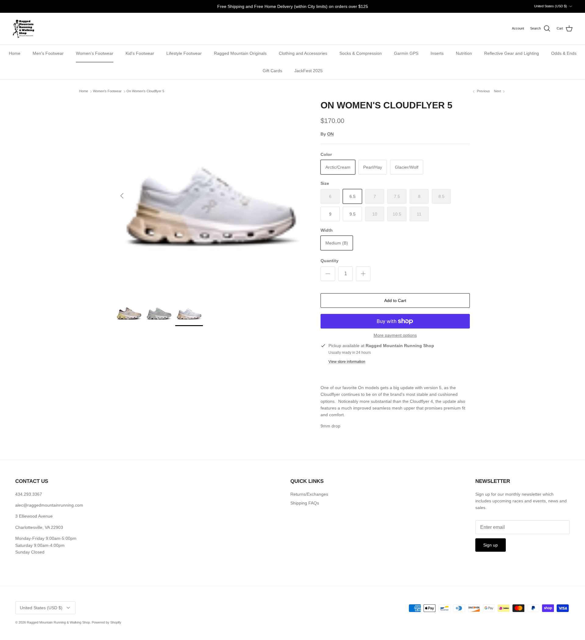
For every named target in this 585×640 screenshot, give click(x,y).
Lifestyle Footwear (184, 53)
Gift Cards (272, 70)
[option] (211, 196)
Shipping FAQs (304, 503)
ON (330, 134)
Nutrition (464, 53)
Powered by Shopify (106, 622)
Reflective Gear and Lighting (511, 53)
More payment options (395, 335)
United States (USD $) (550, 6)
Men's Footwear (48, 53)
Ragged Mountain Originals (240, 53)
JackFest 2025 (308, 70)
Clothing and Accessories (303, 53)
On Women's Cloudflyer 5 (145, 91)
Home (14, 53)
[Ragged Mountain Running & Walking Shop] (23, 28)
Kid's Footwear (140, 53)
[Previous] (122, 195)
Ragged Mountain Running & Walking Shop (58, 622)
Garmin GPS (406, 53)
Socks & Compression (360, 53)
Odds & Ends (563, 53)
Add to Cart (395, 300)
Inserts (437, 53)
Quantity (330, 260)
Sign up (490, 545)
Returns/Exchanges (309, 494)
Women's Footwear (94, 53)
